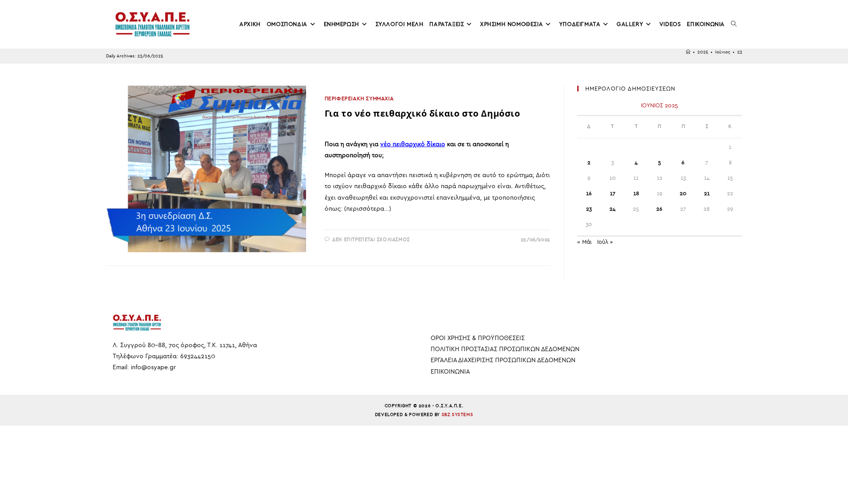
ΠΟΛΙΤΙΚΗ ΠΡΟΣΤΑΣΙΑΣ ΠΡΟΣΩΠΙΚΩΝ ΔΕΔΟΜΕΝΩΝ (505, 349)
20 (683, 193)
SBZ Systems (457, 414)
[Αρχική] (688, 52)
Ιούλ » (605, 241)
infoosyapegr (153, 367)
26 (659, 209)
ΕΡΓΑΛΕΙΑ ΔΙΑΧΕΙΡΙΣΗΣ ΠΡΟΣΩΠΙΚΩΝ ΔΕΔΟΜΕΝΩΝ (503, 360)
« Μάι (584, 241)
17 (612, 193)
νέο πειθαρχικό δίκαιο (412, 144)
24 (613, 209)
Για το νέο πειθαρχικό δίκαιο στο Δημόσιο (422, 113)
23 (739, 52)
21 (707, 193)
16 (589, 193)
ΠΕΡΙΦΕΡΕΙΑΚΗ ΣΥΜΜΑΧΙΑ (359, 98)
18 (636, 193)
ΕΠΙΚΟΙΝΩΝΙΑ (450, 371)
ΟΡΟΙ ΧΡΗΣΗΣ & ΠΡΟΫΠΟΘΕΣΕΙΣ (478, 338)
